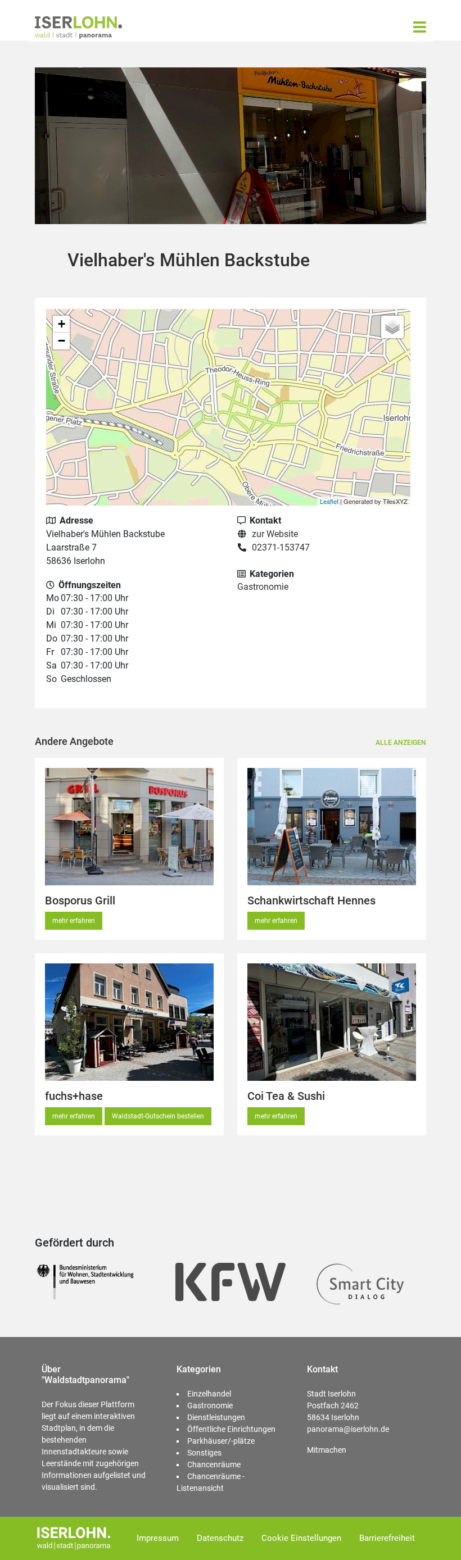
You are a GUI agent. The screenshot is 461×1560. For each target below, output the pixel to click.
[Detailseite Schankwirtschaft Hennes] (331, 826)
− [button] (61, 341)
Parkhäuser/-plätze (221, 1440)
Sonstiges (204, 1452)
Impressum (158, 1538)
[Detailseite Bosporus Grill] (129, 826)
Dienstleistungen (216, 1417)
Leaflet (329, 501)
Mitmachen (326, 1449)
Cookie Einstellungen (301, 1538)
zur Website (275, 534)
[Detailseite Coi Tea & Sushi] (331, 1022)
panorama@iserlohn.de (348, 1429)
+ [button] (61, 324)
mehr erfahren (73, 921)
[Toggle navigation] (419, 27)
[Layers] (392, 327)
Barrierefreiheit (387, 1538)
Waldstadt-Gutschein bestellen (158, 1116)
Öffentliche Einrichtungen (231, 1429)
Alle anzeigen (401, 743)
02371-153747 (281, 547)
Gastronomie (262, 586)
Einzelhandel (209, 1393)
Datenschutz (220, 1538)
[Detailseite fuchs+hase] (129, 1022)
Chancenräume (214, 1464)
